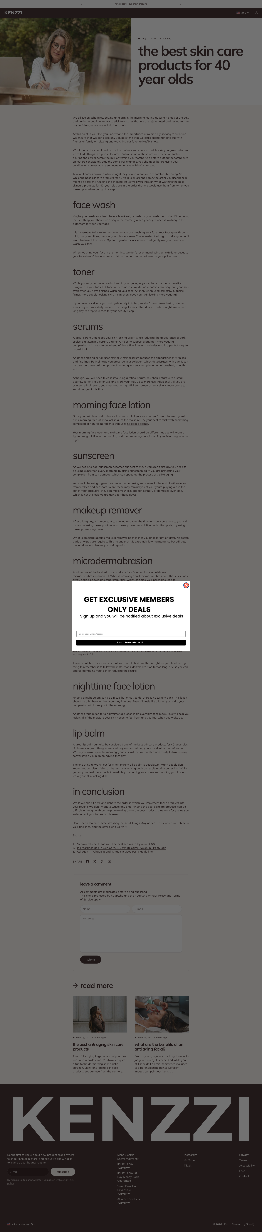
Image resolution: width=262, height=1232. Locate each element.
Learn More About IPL (131, 642)
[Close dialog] (186, 585)
